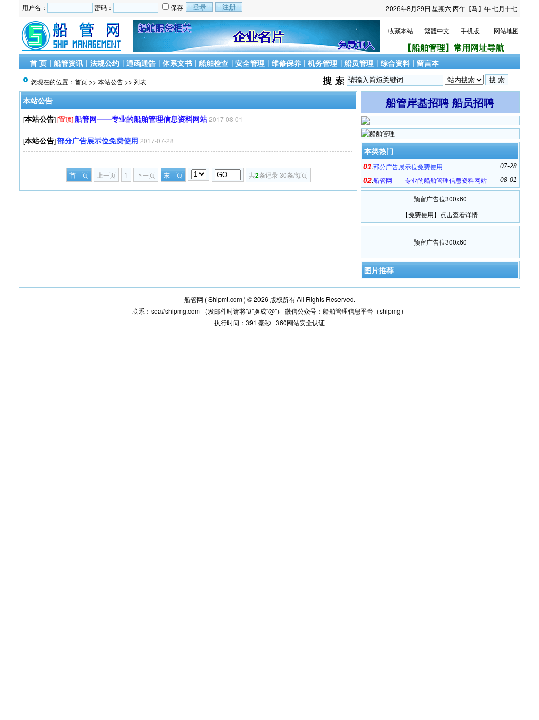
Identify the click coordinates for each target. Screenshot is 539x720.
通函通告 (141, 62)
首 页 (38, 62)
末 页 (173, 174)
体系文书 (177, 62)
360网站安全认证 (300, 322)
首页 (81, 81)
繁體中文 (437, 30)
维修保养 (286, 62)
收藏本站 (400, 30)
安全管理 (250, 62)
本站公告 (110, 81)
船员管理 (359, 62)
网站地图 (506, 30)
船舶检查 (213, 62)
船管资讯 (68, 62)
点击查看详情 (459, 214)
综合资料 (395, 62)
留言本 (428, 62)
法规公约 (104, 62)
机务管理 (322, 62)
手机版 (470, 30)
